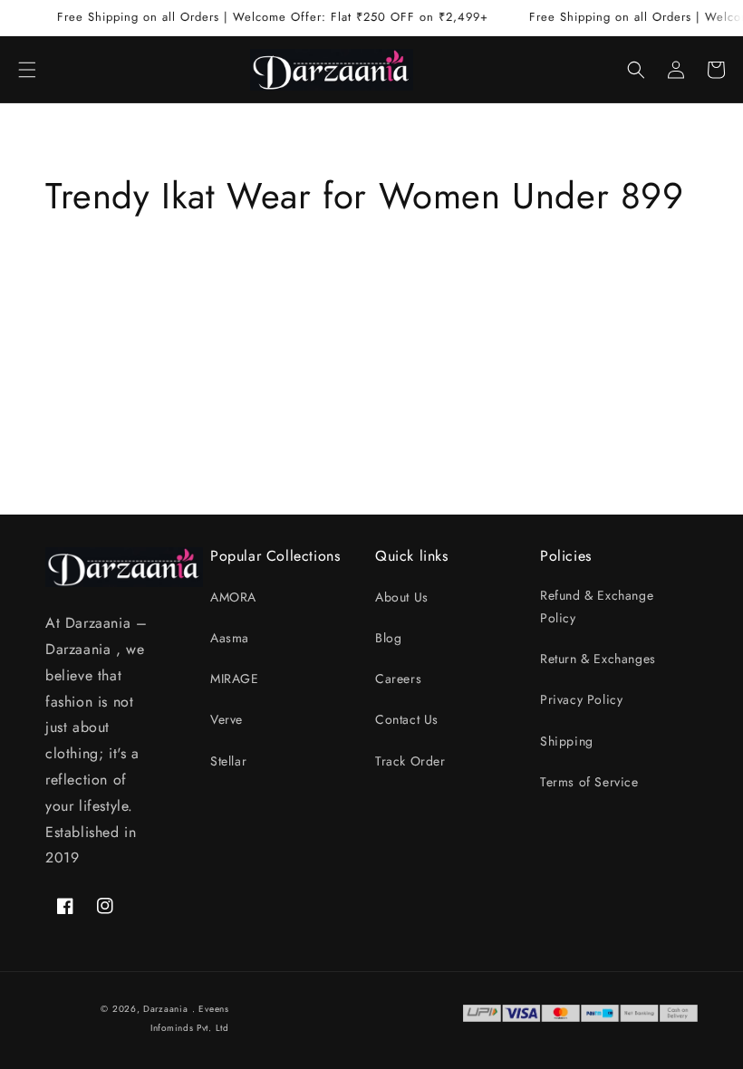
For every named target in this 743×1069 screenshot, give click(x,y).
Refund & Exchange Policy (596, 606)
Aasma (229, 638)
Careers (398, 678)
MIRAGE (234, 678)
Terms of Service (589, 782)
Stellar (228, 761)
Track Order (410, 761)
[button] (27, 70)
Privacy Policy (581, 699)
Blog (388, 638)
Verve (226, 719)
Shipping (566, 741)
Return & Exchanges (598, 659)
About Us (402, 597)
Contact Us (407, 719)
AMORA (233, 597)
